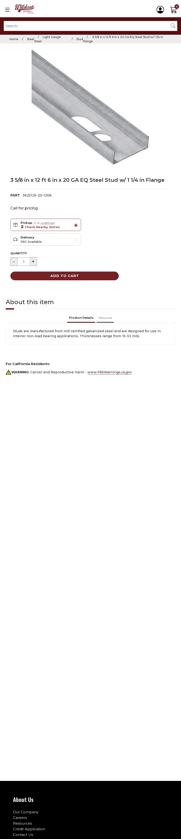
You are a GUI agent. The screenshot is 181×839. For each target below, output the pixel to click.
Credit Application (29, 829)
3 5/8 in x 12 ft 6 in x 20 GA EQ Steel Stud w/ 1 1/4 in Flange (123, 39)
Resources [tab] (105, 317)
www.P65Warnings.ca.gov (109, 372)
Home (13, 39)
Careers (20, 817)
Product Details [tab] (81, 317)
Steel (30, 39)
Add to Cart (64, 276)
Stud (79, 39)
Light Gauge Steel (47, 39)
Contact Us (23, 834)
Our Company (25, 812)
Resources (22, 823)
